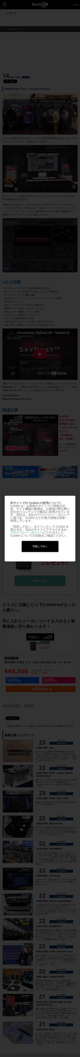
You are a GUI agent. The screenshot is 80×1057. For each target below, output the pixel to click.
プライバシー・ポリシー (26, 532)
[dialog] (40, 528)
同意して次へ (40, 546)
